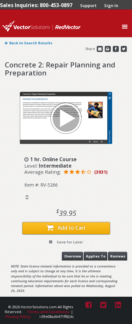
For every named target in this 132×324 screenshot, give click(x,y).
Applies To (95, 256)
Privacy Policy (18, 316)
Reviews (117, 256)
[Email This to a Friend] (100, 48)
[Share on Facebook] (116, 48)
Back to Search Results (30, 42)
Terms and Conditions (48, 311)
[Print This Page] (108, 48)
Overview (72, 256)
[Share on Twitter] (123, 48)
